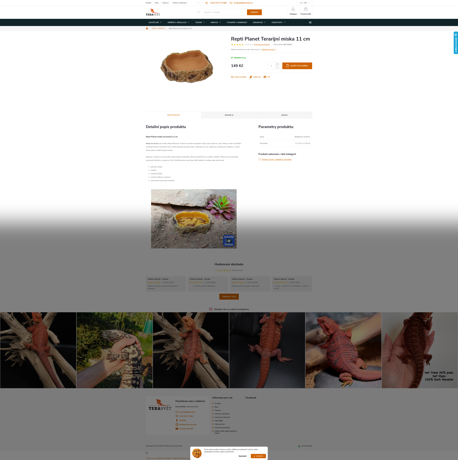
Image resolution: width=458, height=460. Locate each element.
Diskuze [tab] (284, 115)
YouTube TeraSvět (186, 429)
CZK (305, 3)
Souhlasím (259, 456)
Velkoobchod (219, 424)
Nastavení (243, 456)
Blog (156, 3)
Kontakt (148, 3)
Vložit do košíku (299, 66)
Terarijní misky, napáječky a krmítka (276, 159)
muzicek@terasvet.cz (187, 412)
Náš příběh (219, 421)
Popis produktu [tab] (173, 115)
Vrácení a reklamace (179, 3)
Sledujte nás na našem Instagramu (231, 309)
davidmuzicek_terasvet (188, 424)
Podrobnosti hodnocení (262, 45)
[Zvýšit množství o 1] (277, 64)
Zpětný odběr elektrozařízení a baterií (226, 432)
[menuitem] (155, 22)
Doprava (165, 3)
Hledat (254, 12)
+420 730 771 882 (186, 416)
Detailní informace (268, 49)
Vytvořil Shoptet (306, 446)
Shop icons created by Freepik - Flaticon (163, 458)
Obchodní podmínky (222, 427)
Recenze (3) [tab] (229, 115)
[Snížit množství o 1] (277, 67)
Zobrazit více (229, 296)
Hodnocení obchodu (229, 264)
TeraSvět (182, 420)
